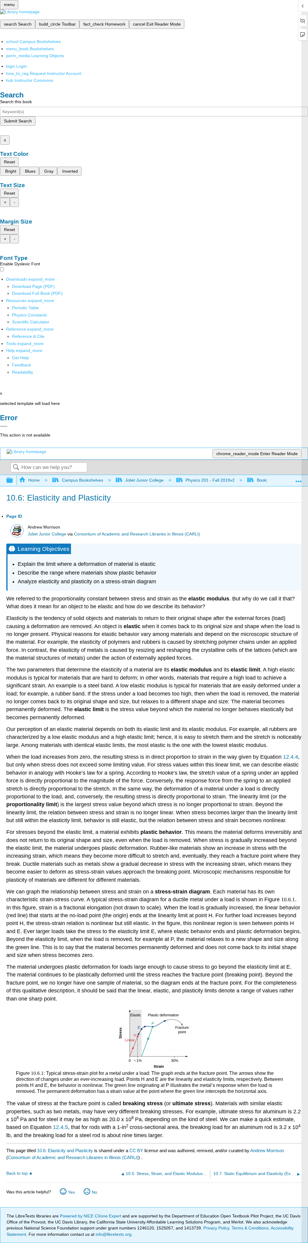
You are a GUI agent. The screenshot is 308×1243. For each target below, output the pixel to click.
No (94, 1192)
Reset (9, 161)
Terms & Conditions (250, 1228)
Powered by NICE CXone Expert (91, 1216)
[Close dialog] (4, 426)
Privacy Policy (216, 1228)
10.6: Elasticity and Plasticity (65, 1150)
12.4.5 (60, 1127)
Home (34, 480)
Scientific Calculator (30, 321)
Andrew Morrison (267, 1150)
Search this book (16, 101)
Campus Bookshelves (82, 480)
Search (16, 467)
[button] (21, 364)
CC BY (136, 1150)
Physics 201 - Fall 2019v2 (210, 480)
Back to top (17, 1173)
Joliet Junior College (144, 480)
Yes (71, 1192)
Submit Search (18, 121)
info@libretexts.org (112, 1234)
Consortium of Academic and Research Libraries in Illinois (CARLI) (137, 534)
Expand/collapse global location (298, 479)
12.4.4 (290, 757)
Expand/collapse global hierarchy (13, 480)
